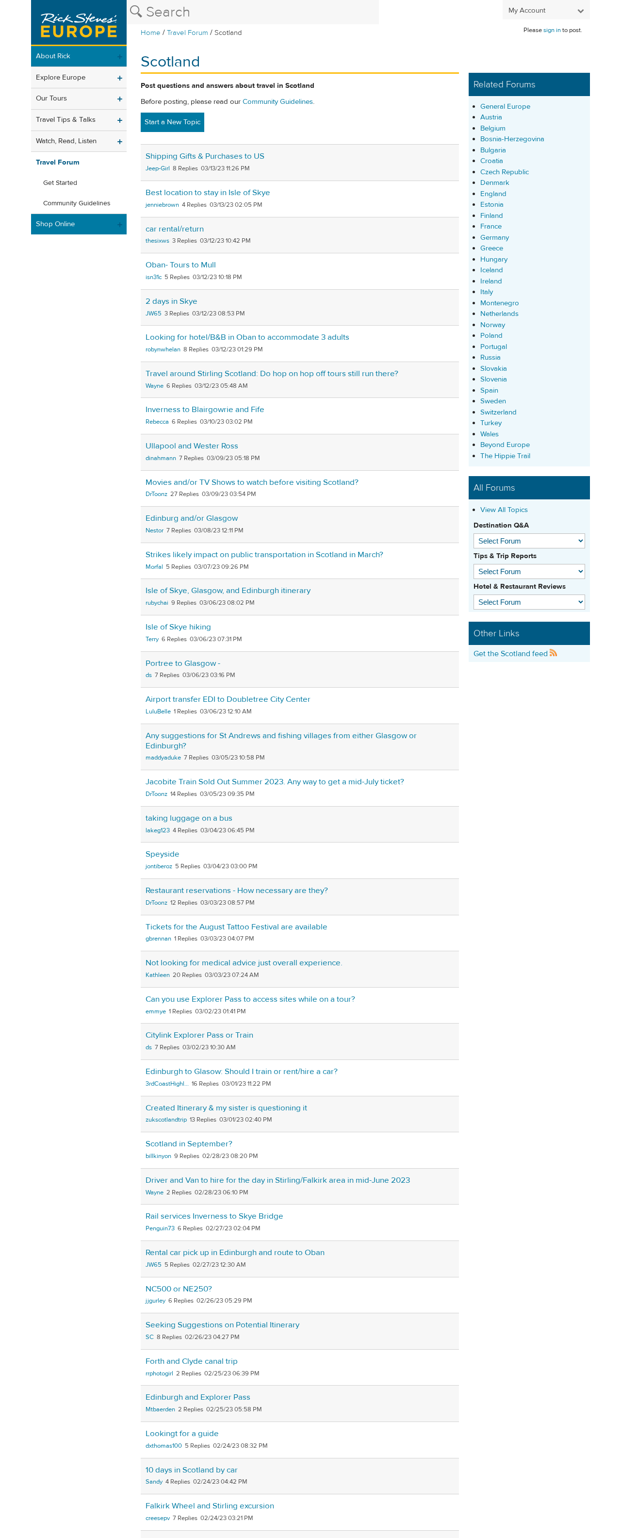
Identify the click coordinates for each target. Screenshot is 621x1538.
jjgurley (155, 1301)
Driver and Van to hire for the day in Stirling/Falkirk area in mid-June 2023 (278, 1180)
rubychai (157, 603)
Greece (491, 248)
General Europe (505, 106)
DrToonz (156, 494)
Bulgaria (493, 150)
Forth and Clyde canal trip (192, 1361)
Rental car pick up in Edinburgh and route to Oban (235, 1252)
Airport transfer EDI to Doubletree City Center (228, 699)
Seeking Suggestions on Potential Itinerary (222, 1325)
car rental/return (175, 229)
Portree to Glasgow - (183, 663)
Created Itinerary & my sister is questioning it (226, 1108)
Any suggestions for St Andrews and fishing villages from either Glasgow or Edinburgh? (281, 740)
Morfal (154, 567)
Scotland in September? (189, 1144)
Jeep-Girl (158, 168)
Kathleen (158, 975)
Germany (494, 237)
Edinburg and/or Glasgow (192, 518)
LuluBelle (158, 711)
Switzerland (498, 412)
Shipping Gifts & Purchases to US (205, 156)
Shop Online (55, 224)
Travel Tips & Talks (66, 119)
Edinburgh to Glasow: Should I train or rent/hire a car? (242, 1071)
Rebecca (157, 422)
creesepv (158, 1518)
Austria (491, 117)
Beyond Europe (505, 444)
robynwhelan (163, 349)
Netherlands (499, 313)
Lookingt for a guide (182, 1433)
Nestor (154, 530)
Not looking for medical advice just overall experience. (244, 963)
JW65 (154, 313)
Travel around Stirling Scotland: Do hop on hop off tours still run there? (272, 373)
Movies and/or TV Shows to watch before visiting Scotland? (252, 482)
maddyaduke (163, 757)
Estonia (492, 204)
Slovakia (493, 368)
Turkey (491, 423)
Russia (490, 357)
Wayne (154, 386)
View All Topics (504, 509)
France (491, 226)
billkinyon (158, 1156)
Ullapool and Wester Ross (192, 446)
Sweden (493, 401)
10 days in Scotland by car (192, 1470)
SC (150, 1337)
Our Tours (51, 98)
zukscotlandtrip (166, 1120)
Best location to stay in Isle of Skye (208, 192)
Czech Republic (504, 172)
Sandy (154, 1482)
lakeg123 (158, 830)
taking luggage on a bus (189, 818)
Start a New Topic (172, 122)
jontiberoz (159, 866)
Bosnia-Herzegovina (512, 139)
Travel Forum (187, 32)
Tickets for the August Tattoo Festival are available (236, 927)
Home (151, 32)
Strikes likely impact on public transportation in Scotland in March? (264, 554)
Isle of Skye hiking (178, 627)
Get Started (60, 183)
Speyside (163, 854)
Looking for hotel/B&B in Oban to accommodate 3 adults (247, 337)
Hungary (493, 259)
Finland (491, 215)
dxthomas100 (164, 1446)
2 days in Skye (171, 301)
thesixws (157, 241)
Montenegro (499, 303)
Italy (486, 292)
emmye (156, 1011)
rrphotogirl (159, 1373)
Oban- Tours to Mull (181, 265)
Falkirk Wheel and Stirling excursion (210, 1506)
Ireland (491, 281)
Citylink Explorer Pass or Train (199, 1035)
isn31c (154, 277)
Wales (489, 434)
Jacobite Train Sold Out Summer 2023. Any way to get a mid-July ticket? (275, 782)
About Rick (53, 56)
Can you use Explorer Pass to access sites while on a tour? (250, 999)
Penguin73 (160, 1228)
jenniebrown (162, 205)
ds (149, 675)
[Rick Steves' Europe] (79, 23)
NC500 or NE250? (179, 1289)
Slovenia (493, 379)
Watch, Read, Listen (66, 141)
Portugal (493, 346)
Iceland (491, 270)
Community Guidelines (77, 203)
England (493, 193)
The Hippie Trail (505, 456)
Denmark (494, 182)
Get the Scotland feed (512, 654)
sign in (552, 30)
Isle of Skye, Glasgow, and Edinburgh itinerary (228, 590)
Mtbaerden (160, 1409)
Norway (492, 325)
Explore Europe (60, 77)
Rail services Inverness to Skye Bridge (214, 1216)
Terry (152, 639)
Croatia (491, 160)
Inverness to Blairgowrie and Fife (205, 409)
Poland (491, 335)
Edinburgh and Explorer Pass (198, 1397)
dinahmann (161, 458)
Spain (489, 390)
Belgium (493, 128)
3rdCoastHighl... (167, 1084)
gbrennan (158, 939)
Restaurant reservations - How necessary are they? (237, 890)
